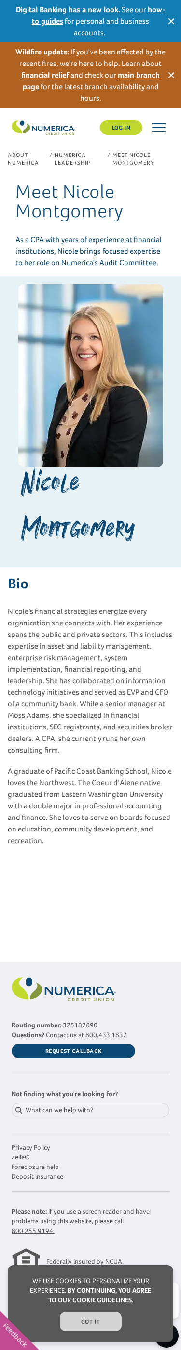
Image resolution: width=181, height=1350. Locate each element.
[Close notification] (171, 21)
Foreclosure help (35, 1167)
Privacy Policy (31, 1147)
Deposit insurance (37, 1176)
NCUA (113, 1262)
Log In (121, 127)
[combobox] (90, 1110)
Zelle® (21, 1157)
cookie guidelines (102, 1300)
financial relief (45, 74)
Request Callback (73, 1051)
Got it (90, 1321)
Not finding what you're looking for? (65, 1094)
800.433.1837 (106, 1035)
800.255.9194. (33, 1231)
